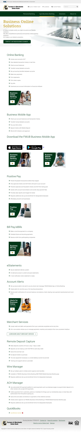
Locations (46, 6)
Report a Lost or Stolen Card (41, 423)
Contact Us (43, 420)
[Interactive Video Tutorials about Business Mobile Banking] (20, 160)
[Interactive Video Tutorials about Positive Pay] (20, 211)
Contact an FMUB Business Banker (16, 41)
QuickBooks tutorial (15, 413)
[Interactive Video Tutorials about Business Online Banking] (20, 98)
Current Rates (57, 6)
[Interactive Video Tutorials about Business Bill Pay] (20, 249)
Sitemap (52, 423)
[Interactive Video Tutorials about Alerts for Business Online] (20, 306)
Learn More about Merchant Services (21, 334)
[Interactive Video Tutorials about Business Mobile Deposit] (55, 160)
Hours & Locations (52, 420)
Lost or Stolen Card (35, 6)
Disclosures (62, 420)
